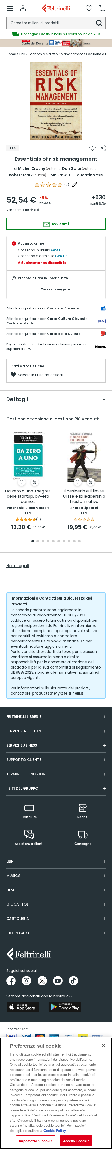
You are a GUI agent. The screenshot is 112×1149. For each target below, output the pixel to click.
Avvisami (60, 224)
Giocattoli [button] (17, 904)
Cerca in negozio (56, 289)
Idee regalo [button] (17, 932)
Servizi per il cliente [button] (25, 731)
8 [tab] (69, 541)
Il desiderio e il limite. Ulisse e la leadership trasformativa (84, 496)
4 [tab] (48, 541)
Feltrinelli (31, 210)
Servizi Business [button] (21, 745)
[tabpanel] (56, 101)
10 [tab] (79, 541)
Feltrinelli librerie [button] (23, 716)
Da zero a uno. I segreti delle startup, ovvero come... (28, 496)
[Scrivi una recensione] (75, 185)
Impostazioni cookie (35, 1140)
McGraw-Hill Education (73, 175)
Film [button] (10, 889)
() (66, 185)
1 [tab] (56, 136)
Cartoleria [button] (17, 918)
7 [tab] (64, 541)
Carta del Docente (63, 308)
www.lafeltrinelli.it (68, 641)
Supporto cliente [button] (23, 759)
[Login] (23, 8)
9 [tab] (74, 541)
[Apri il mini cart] (102, 8)
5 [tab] (53, 541)
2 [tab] (38, 541)
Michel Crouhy (31, 168)
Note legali (17, 566)
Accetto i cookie (76, 1140)
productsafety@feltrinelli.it (57, 693)
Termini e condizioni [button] (26, 774)
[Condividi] (103, 148)
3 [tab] (43, 541)
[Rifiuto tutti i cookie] (103, 1045)
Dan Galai (71, 168)
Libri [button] (10, 861)
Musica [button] (13, 875)
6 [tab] (59, 541)
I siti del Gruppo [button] (22, 788)
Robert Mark (21, 175)
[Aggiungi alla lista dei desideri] (92, 148)
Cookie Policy (54, 1130)
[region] (56, 1093)
